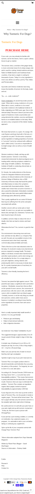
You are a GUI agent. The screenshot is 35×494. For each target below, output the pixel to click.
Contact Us (5, 468)
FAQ (2, 466)
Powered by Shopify (26, 479)
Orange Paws (17, 479)
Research (4, 463)
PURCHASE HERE (17, 50)
